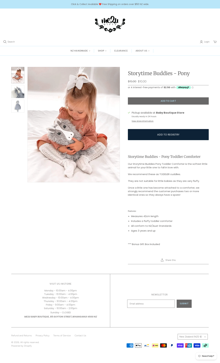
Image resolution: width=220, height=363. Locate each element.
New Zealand (190, 336)
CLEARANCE (121, 50)
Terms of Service (62, 335)
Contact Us (80, 335)
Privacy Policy (42, 335)
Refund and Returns (21, 335)
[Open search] (5, 41)
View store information (142, 121)
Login (207, 41)
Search (11, 41)
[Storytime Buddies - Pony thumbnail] (17, 75)
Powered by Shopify (21, 345)
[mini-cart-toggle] (215, 42)
